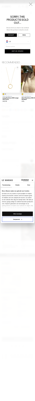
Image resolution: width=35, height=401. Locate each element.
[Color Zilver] (5, 94)
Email (24, 35)
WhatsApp (11, 35)
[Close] (30, 4)
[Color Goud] (3, 94)
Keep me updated (17, 51)
